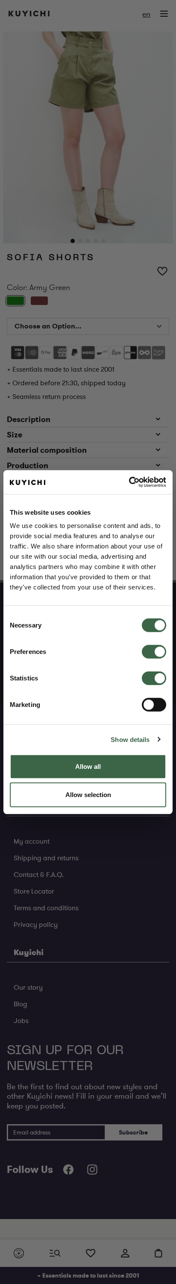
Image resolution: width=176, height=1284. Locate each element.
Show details (130, 739)
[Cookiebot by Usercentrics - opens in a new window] (128, 482)
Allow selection (88, 794)
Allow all (88, 766)
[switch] (154, 652)
